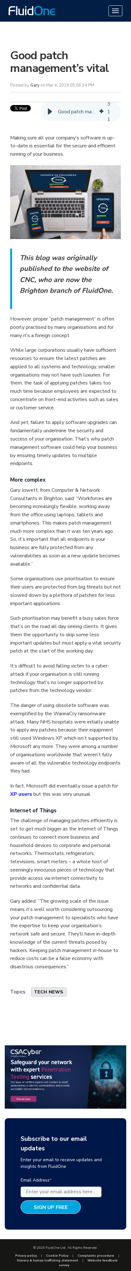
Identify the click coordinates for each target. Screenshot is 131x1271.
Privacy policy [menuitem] (26, 1255)
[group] (80, 111)
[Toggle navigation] (115, 10)
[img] (101, 112)
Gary (34, 85)
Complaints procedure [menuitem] (96, 1255)
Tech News (49, 992)
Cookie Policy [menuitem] (57, 1255)
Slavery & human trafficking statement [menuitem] (47, 1260)
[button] (50, 111)
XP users (21, 794)
